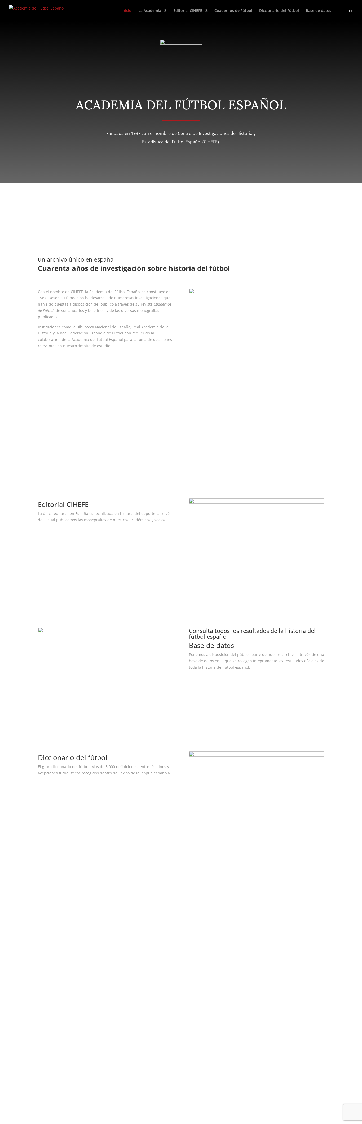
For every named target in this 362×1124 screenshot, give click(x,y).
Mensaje (45, 991)
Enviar (51, 1074)
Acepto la (66, 1065)
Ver (48, 535)
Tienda (245, 897)
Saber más (57, 361)
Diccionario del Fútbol (279, 11)
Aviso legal (148, 884)
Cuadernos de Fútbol (233, 11)
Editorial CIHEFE (187, 11)
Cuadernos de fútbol (69, 450)
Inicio (126, 11)
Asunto (44, 974)
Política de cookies (155, 903)
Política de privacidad (158, 890)
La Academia (149, 11)
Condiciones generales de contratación (173, 897)
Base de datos (318, 11)
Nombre (45, 943)
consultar (206, 682)
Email (43, 964)
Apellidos (46, 953)
